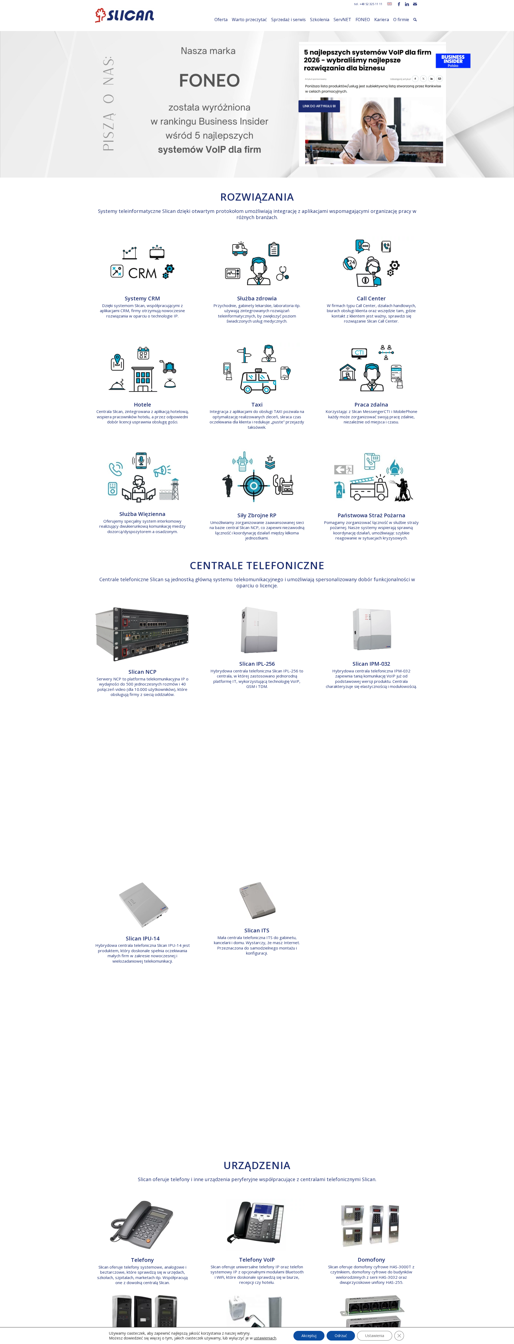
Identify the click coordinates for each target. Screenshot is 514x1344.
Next (509, 99)
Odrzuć (341, 1335)
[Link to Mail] (415, 4)
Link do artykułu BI (319, 106)
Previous (4, 99)
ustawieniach (265, 1338)
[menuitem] (221, 19)
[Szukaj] (415, 19)
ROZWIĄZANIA (257, 197)
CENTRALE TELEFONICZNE (257, 565)
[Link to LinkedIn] (407, 4)
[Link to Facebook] (399, 4)
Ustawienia (374, 1335)
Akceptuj (308, 1335)
